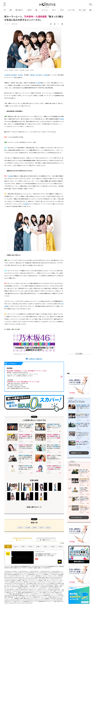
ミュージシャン (44, 10)
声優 (36, 10)
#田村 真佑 (48, 527)
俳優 (11, 10)
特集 (90, 10)
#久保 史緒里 (27, 527)
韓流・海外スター (19, 10)
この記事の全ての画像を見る (35, 359)
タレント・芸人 (71, 10)
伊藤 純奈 (32, 75)
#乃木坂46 (20, 527)
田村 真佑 (38, 75)
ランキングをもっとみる (76, 517)
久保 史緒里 (13, 75)
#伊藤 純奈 (35, 527)
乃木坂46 (6, 75)
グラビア (62, 10)
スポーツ (54, 10)
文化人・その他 (82, 10)
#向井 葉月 (41, 527)
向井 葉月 (20, 75)
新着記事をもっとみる (76, 452)
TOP (5, 10)
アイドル (29, 10)
